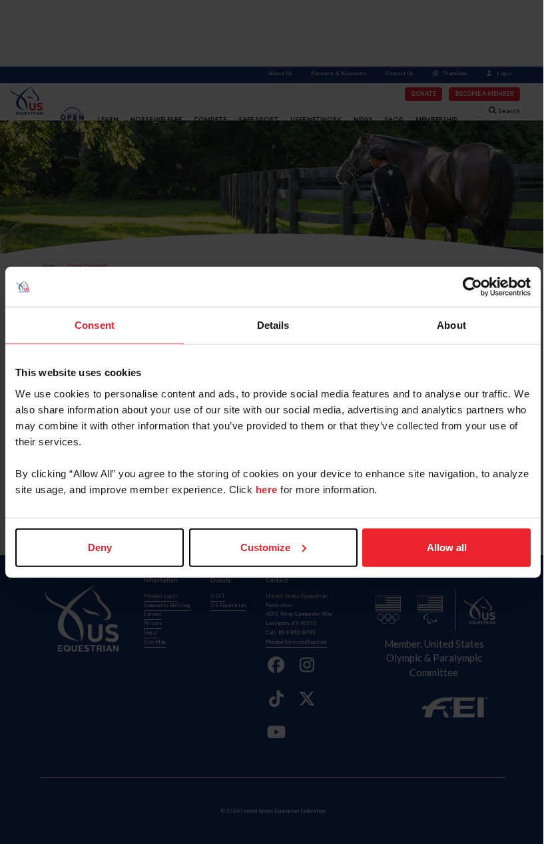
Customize (265, 546)
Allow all (447, 546)
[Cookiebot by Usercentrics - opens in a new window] (472, 287)
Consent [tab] (95, 325)
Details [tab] (273, 325)
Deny (100, 546)
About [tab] (451, 325)
